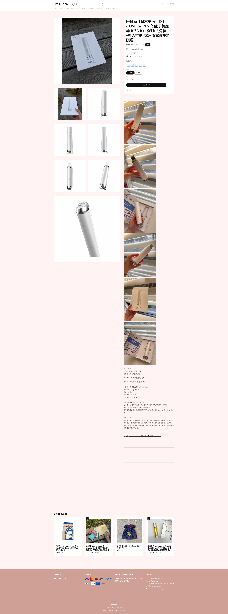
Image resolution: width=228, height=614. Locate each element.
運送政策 (122, 610)
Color (127, 69)
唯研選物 (90, 8)
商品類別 (99, 8)
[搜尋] (103, 4)
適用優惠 (129, 61)
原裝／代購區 (81, 8)
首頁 (56, 8)
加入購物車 (146, 85)
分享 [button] (130, 90)
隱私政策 (111, 610)
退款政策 (117, 610)
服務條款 (105, 610)
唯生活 (115, 8)
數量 (127, 76)
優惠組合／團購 (70, 8)
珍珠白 (138, 73)
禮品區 (62, 8)
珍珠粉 (130, 73)
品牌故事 (108, 8)
